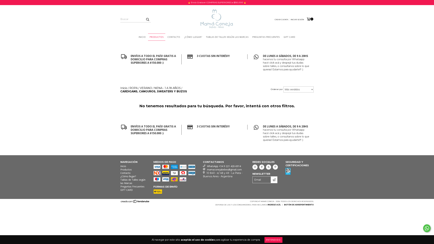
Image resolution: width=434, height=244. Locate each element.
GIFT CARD (289, 37)
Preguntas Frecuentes (266, 37)
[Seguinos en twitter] (268, 167)
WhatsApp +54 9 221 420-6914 (224, 166)
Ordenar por (277, 89)
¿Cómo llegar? (193, 37)
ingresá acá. (274, 205)
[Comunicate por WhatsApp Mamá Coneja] (427, 228)
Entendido (273, 239)
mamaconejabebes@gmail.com (224, 169)
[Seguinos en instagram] (255, 167)
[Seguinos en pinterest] (275, 167)
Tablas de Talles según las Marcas (227, 37)
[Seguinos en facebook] (261, 167)
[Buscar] (147, 19)
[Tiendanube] (135, 202)
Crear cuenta (281, 19)
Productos (157, 37)
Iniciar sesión (297, 19)
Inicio (142, 37)
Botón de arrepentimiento (299, 205)
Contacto (173, 37)
